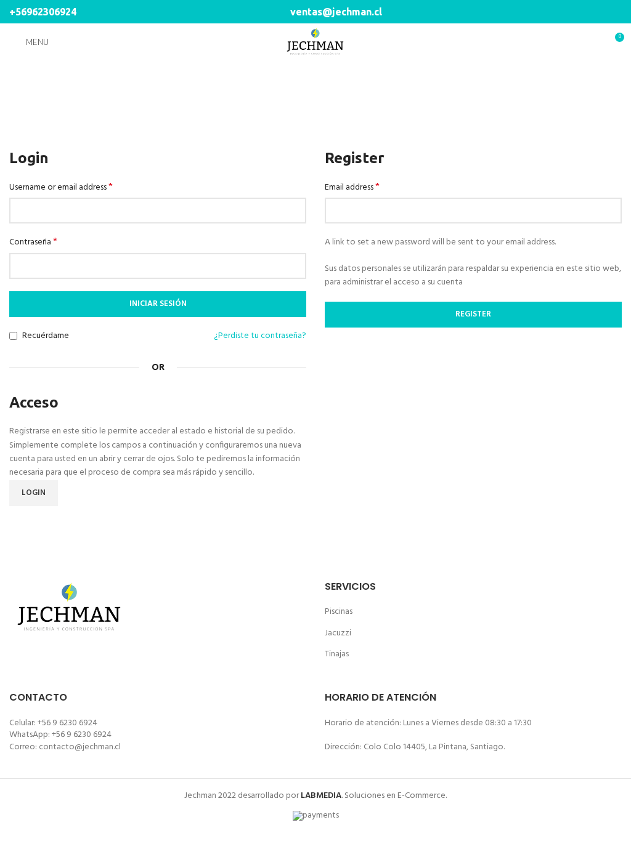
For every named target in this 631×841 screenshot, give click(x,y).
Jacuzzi (338, 633)
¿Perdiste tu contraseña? (260, 336)
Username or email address (61, 188)
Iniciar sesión (158, 303)
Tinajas (337, 654)
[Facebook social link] (600, 12)
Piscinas (338, 612)
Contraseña (33, 242)
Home (291, 107)
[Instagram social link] (615, 12)
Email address (352, 188)
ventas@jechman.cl (335, 11)
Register (473, 314)
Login (34, 492)
